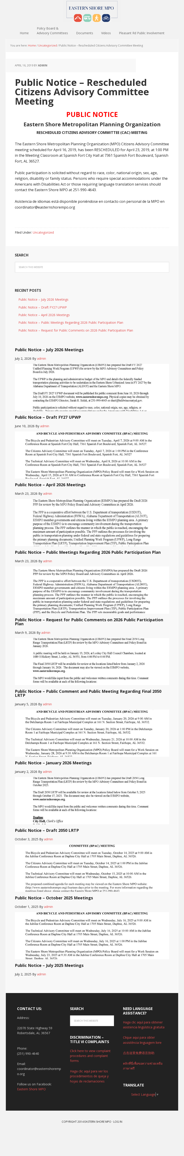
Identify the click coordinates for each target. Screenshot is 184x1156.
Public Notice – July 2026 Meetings (43, 299)
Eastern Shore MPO (92, 11)
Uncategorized (43, 232)
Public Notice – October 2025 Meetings (54, 897)
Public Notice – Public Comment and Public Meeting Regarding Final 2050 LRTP (88, 693)
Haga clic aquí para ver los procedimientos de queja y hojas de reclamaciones (89, 1076)
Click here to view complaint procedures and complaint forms (90, 1056)
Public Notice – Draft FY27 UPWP (42, 307)
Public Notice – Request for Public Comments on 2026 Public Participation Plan (75, 330)
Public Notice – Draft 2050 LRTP (47, 830)
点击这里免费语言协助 (138, 1053)
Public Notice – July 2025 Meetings (49, 965)
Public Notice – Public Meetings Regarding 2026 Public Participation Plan (70, 322)
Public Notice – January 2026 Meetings (53, 762)
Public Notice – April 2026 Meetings (44, 315)
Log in (117, 1122)
